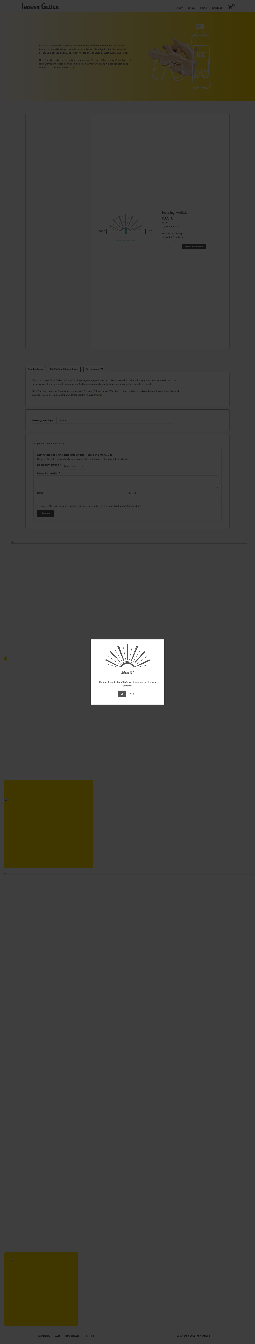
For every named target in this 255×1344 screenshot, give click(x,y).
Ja (122, 693)
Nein (132, 693)
